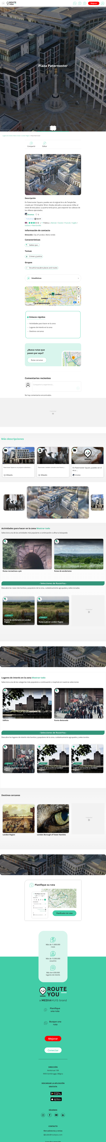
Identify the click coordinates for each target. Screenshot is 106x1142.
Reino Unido (17, 135)
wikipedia (7, 130)
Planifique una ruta (55, 1010)
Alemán (54, 223)
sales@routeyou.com (53, 1135)
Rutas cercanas (37, 360)
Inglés (74, 223)
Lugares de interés (7, 135)
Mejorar (94, 3)
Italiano (28, 225)
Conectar (53, 1050)
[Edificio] (27, 703)
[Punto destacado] (78, 703)
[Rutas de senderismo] (78, 554)
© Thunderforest (61, 305)
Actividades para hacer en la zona (42, 323)
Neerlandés (36, 225)
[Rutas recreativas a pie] (27, 554)
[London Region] (19, 818)
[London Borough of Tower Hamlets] (53, 818)
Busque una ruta (55, 1023)
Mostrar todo (43, 528)
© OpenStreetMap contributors (73, 305)
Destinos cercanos (36, 331)
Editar (44, 146)
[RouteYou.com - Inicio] (11, 3)
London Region (25, 135)
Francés (68, 223)
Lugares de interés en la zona (40, 327)
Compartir (31, 146)
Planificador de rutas (64, 913)
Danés (60, 223)
